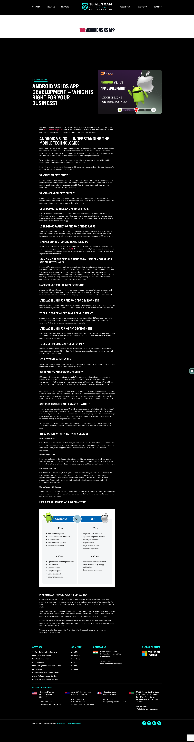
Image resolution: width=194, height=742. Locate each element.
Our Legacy (75, 655)
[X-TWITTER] (159, 723)
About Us (74, 652)
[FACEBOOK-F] (144, 723)
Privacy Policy (61, 723)
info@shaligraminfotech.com (111, 664)
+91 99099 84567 (106, 661)
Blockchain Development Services (45, 680)
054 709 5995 (141, 707)
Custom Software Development (44, 652)
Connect (158, 7)
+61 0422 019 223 (78, 702)
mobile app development (52, 130)
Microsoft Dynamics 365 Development (46, 666)
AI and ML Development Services (44, 676)
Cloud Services (38, 662)
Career (74, 666)
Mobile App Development (41, 655)
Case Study (75, 659)
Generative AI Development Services (46, 673)
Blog (73, 662)
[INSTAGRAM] (149, 723)
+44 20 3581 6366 (110, 699)
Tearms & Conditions (74, 723)
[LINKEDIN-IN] (154, 723)
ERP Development (39, 669)
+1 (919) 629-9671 (45, 702)
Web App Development (41, 659)
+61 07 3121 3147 (77, 699)
